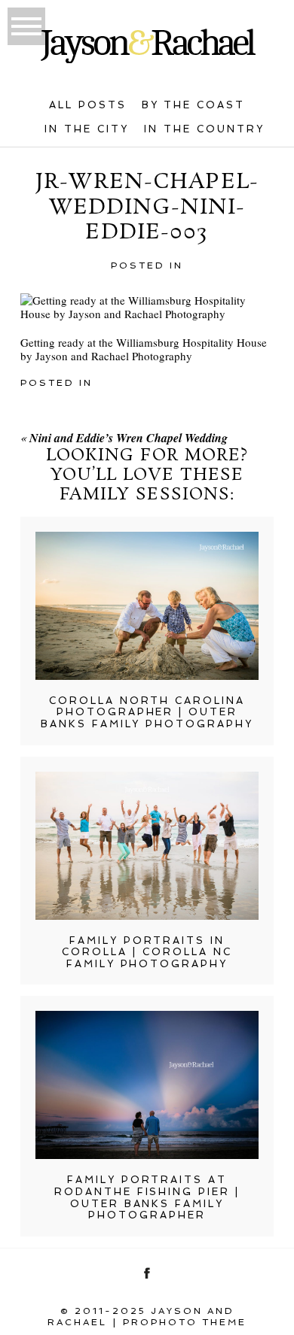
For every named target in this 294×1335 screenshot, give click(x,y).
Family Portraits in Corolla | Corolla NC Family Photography (147, 952)
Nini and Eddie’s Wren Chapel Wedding (128, 437)
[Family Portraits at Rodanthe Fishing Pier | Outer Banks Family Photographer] (146, 1085)
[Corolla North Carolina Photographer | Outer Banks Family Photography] (146, 606)
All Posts (88, 105)
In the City (86, 129)
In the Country (204, 129)
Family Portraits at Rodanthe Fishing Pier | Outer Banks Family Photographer (147, 1197)
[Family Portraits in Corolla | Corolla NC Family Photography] (146, 846)
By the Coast (194, 105)
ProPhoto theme (185, 1322)
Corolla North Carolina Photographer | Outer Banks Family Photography (147, 712)
